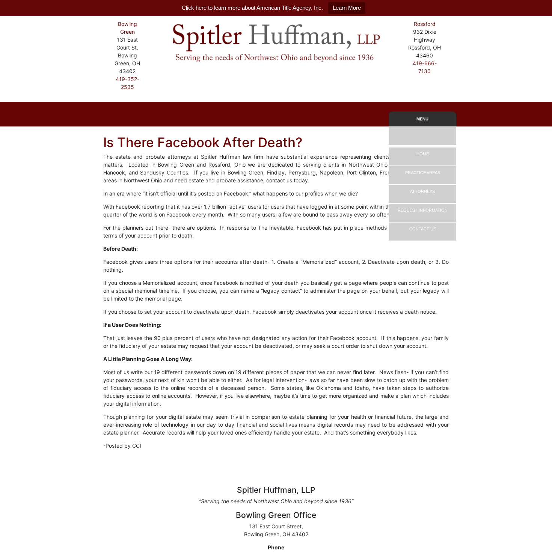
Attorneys (422, 191)
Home (422, 154)
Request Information (423, 210)
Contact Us (422, 229)
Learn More (347, 8)
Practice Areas (422, 172)
